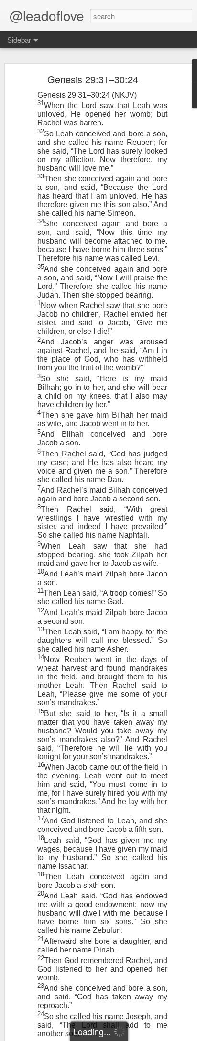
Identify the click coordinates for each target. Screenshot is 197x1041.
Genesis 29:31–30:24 (92, 79)
